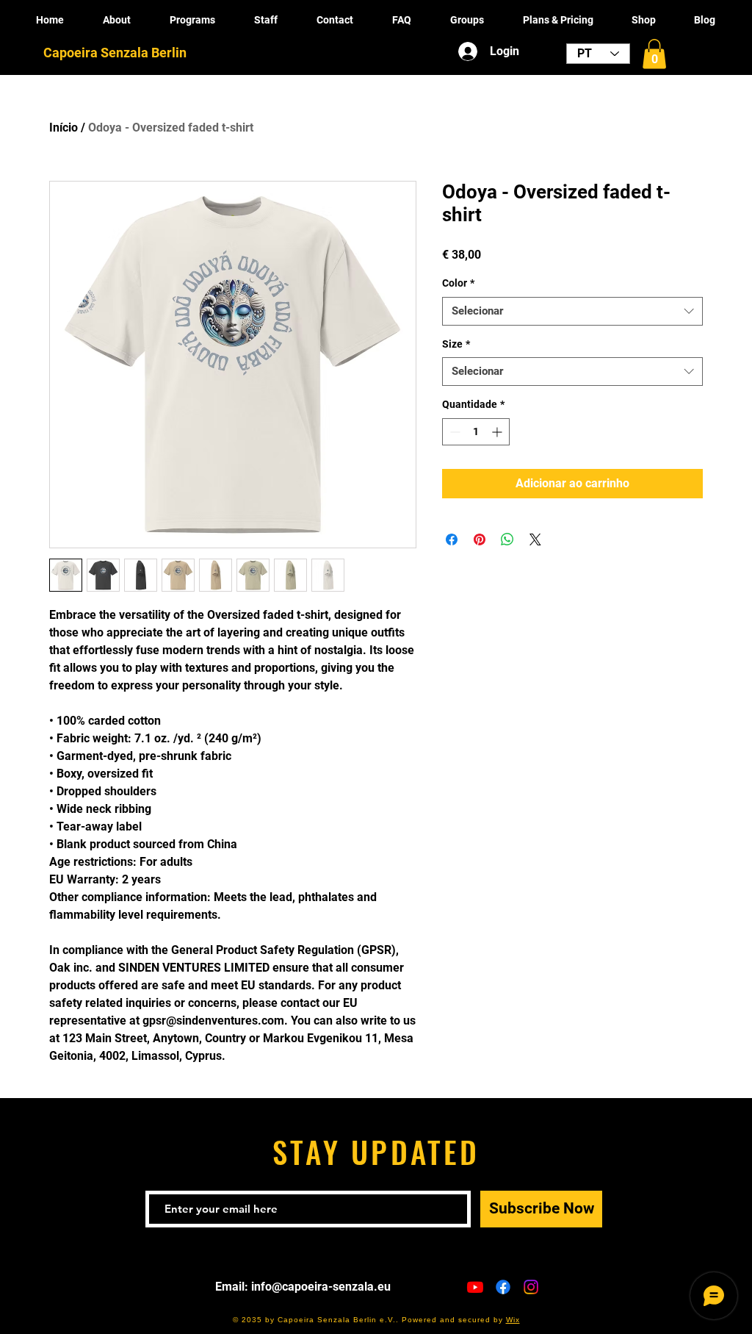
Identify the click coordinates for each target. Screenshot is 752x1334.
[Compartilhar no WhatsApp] (507, 539)
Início (63, 128)
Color (458, 283)
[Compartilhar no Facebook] (451, 539)
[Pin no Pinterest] (479, 539)
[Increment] (498, 432)
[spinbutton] (476, 432)
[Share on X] (535, 539)
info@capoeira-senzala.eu (321, 1287)
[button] (654, 54)
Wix (513, 1320)
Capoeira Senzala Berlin (115, 52)
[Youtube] (475, 1287)
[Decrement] (453, 432)
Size (456, 344)
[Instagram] (530, 1287)
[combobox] (572, 311)
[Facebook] (503, 1287)
